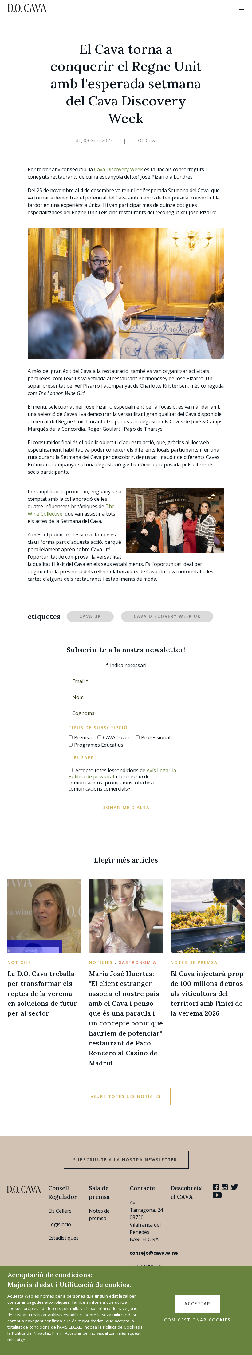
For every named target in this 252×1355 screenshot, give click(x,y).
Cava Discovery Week (118, 169)
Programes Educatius (98, 744)
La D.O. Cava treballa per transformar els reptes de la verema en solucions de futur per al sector (42, 993)
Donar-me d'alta (126, 807)
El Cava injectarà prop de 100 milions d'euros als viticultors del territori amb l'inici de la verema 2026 (207, 993)
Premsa (83, 737)
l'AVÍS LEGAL (69, 1327)
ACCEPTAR (197, 1303)
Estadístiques (63, 1238)
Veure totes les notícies (126, 1096)
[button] (242, 8)
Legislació (59, 1224)
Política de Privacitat (31, 1333)
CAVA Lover (116, 737)
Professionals (157, 737)
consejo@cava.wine (154, 1253)
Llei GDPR (81, 757)
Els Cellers (60, 1210)
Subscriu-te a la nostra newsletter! (126, 1160)
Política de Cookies (121, 1327)
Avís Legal (158, 770)
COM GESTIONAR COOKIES (197, 1320)
